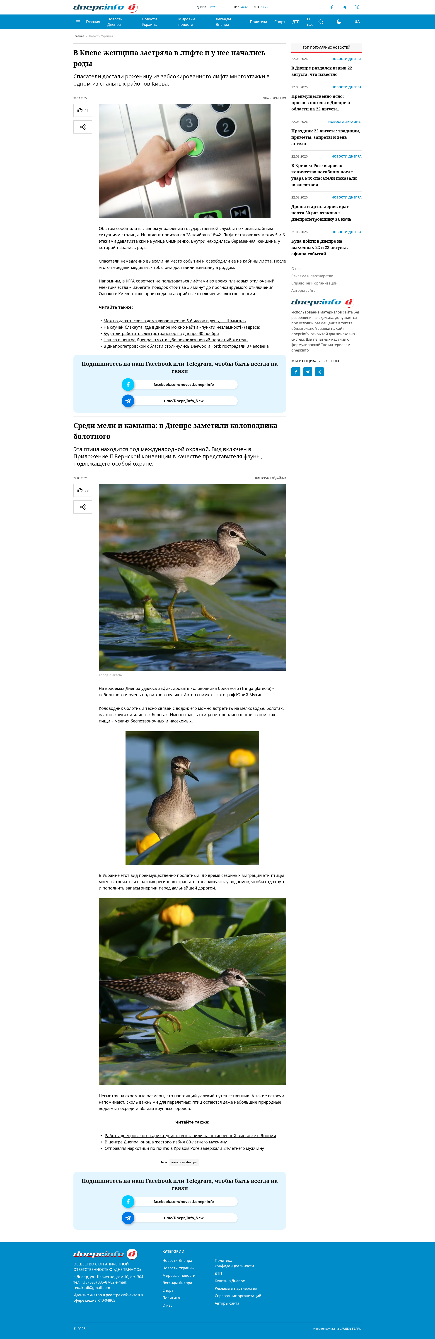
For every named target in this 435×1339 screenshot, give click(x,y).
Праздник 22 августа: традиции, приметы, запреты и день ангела (325, 137)
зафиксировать (173, 688)
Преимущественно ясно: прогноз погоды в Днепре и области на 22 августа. (320, 102)
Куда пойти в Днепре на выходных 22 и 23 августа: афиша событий (319, 247)
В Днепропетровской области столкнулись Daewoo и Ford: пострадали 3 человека (186, 346)
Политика (258, 21)
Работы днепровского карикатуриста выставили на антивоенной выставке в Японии (190, 1135)
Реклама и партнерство (312, 275)
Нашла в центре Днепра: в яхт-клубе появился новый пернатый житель (176, 339)
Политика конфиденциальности (234, 1263)
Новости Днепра (115, 22)
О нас (310, 22)
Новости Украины (149, 22)
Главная (93, 21)
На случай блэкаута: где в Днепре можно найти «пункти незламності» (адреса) (182, 327)
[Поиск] (320, 21)
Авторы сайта (303, 290)
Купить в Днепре (230, 1280)
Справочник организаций (314, 283)
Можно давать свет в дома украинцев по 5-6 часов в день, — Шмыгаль (175, 320)
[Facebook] (331, 7)
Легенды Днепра (223, 22)
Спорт (279, 21)
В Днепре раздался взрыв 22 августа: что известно (321, 71)
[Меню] (77, 21)
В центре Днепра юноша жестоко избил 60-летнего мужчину (166, 1142)
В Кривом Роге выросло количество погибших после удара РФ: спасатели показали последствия (324, 175)
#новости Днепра (184, 1162)
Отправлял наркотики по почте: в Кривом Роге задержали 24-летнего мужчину (184, 1148)
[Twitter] (357, 7)
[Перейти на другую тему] (338, 21)
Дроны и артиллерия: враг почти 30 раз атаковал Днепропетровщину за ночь (321, 213)
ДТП (296, 21)
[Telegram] (344, 7)
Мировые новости (186, 22)
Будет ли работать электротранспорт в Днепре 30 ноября (161, 333)
